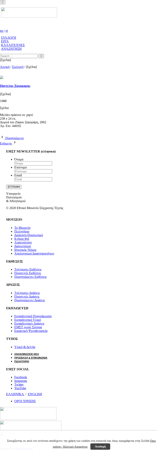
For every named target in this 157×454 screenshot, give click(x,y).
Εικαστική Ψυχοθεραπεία (30, 331)
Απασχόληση (23, 242)
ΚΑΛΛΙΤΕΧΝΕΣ (13, 45)
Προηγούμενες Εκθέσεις (30, 276)
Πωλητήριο (21, 231)
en (2, 30)
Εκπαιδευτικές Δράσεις (29, 323)
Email (18, 175)
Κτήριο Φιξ (21, 238)
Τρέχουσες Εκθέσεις (27, 269)
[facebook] (1, 133)
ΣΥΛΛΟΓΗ (8, 37)
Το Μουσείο (22, 227)
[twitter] (3, 133)
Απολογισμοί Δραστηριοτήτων (34, 253)
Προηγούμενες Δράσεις (29, 300)
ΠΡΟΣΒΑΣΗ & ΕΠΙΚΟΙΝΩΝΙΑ (30, 357)
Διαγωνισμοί (22, 246)
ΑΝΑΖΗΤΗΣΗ (11, 48)
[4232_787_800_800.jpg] (1, 74)
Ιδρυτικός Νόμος (25, 249)
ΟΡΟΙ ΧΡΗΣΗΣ (25, 401)
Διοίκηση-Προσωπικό (28, 235)
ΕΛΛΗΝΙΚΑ (15, 394)
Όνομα (18, 159)
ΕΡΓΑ (5, 41)
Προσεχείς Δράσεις (26, 296)
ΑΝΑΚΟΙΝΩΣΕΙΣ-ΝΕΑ (26, 354)
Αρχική (5, 67)
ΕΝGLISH (35, 394)
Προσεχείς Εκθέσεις (27, 273)
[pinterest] (6, 133)
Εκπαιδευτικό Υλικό (27, 320)
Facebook (20, 377)
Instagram (20, 381)
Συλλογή (18, 67)
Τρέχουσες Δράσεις (27, 293)
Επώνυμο (20, 167)
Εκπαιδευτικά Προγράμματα (33, 316)
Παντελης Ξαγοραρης (15, 86)
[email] (8, 133)
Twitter (19, 384)
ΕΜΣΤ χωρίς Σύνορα (28, 327)
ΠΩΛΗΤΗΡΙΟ (21, 361)
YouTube (20, 388)
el (7, 30)
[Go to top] (2, 2)
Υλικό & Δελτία (24, 347)
